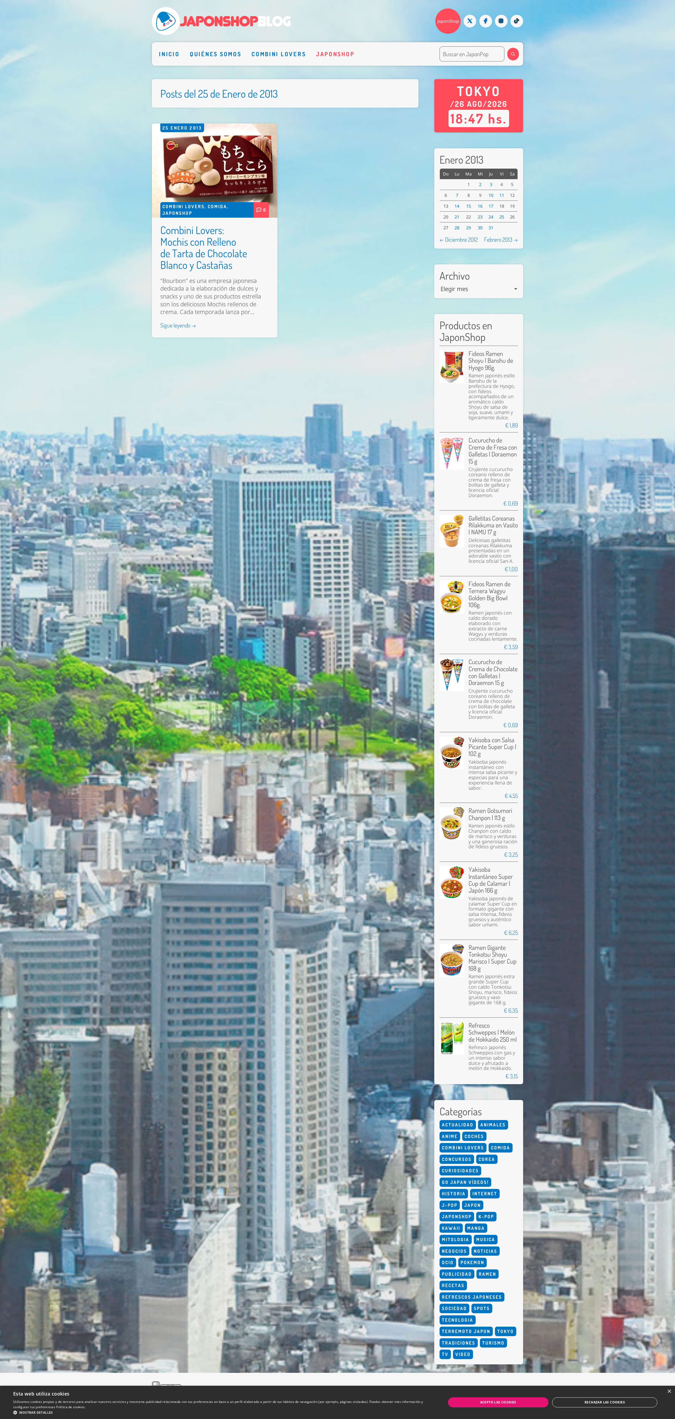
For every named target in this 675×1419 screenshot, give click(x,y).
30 (480, 228)
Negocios (454, 1251)
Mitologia (455, 1239)
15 (468, 206)
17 (491, 206)
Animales (493, 1124)
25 (501, 217)
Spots (482, 1308)
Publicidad (457, 1274)
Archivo (455, 275)
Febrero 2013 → (501, 239)
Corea (487, 1159)
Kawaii (451, 1228)
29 (468, 228)
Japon (472, 1205)
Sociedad (454, 1308)
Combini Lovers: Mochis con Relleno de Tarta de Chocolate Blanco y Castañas (203, 247)
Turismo (493, 1343)
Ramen (487, 1274)
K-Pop (486, 1216)
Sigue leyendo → (178, 325)
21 (457, 217)
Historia (454, 1193)
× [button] (669, 1391)
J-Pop (449, 1205)
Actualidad (458, 1124)
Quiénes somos (216, 54)
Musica (485, 1239)
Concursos (457, 1159)
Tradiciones (458, 1343)
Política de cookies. (70, 1407)
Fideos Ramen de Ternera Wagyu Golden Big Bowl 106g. (489, 594)
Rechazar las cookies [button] (605, 1402)
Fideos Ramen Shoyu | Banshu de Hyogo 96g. (491, 360)
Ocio (448, 1262)
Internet (484, 1193)
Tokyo (505, 1331)
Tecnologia (457, 1320)
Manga (476, 1228)
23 (480, 217)
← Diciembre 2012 (459, 239)
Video (463, 1354)
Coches (474, 1136)
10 (491, 195)
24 (491, 217)
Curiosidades (460, 1170)
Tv (445, 1354)
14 (457, 206)
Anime (450, 1136)
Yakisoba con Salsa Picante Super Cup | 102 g (492, 747)
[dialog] (337, 1402)
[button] (218, 1412)
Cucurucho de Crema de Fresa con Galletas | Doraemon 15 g (493, 450)
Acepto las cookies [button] (498, 1402)
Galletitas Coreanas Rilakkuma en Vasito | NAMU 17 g (493, 525)
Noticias (485, 1251)
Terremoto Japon (466, 1331)
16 (480, 206)
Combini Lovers (279, 54)
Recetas (453, 1285)
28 (457, 228)
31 (491, 228)
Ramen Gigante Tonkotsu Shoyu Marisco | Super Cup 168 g (493, 957)
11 (501, 195)
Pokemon (472, 1262)
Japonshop (335, 54)
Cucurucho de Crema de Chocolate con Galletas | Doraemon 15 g (493, 672)
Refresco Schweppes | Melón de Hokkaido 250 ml (493, 1032)
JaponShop (448, 21)
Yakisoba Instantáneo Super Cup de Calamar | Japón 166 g (491, 879)
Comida (217, 206)
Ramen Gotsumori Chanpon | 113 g (490, 813)
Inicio (169, 54)
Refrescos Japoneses (472, 1297)
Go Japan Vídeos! (465, 1182)
